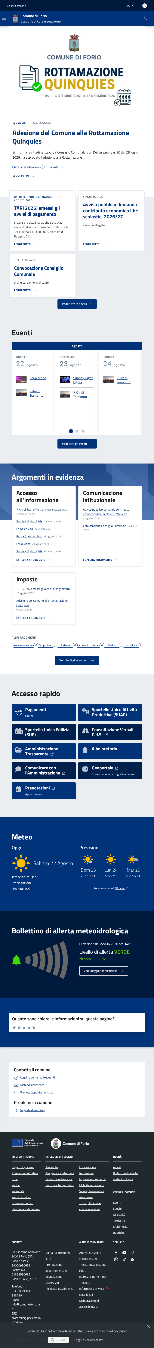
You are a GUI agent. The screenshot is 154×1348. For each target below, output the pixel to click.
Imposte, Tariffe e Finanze (33, 196)
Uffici (15, 1179)
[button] (146, 18)
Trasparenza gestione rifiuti (92, 1267)
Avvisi (22, 123)
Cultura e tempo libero (59, 1185)
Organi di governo (23, 1167)
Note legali (86, 1294)
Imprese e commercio (92, 1179)
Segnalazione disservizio (53, 1279)
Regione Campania (16, 6)
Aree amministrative (25, 1173)
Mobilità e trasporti (91, 1185)
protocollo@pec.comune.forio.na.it (26, 1320)
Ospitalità (119, 1214)
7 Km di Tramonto (36, 393)
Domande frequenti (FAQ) (57, 1255)
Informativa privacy (91, 1288)
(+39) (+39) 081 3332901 (21, 1293)
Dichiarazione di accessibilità (94, 1303)
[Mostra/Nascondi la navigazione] (4, 18)
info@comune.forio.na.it (26, 1306)
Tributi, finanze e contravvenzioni (90, 1206)
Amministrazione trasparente (94, 1255)
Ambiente (51, 1167)
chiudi (61, 1340)
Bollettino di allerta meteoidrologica (125, 1176)
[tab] (71, 431)
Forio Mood (38, 378)
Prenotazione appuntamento (60, 1267)
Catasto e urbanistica (58, 1179)
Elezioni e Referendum (26, 1209)
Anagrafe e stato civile (59, 1173)
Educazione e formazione (87, 1170)
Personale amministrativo (21, 1194)
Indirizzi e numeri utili (93, 1276)
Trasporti (85, 1282)
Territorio (119, 1220)
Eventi (117, 1202)
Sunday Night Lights (83, 380)
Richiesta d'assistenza (59, 1288)
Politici (16, 1185)
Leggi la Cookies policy (88, 1340)
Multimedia (120, 1226)
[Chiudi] (148, 1326)
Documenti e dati (22, 1203)
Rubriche (119, 1232)
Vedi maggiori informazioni (101, 970)
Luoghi (117, 1208)
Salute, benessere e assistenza (91, 1194)
